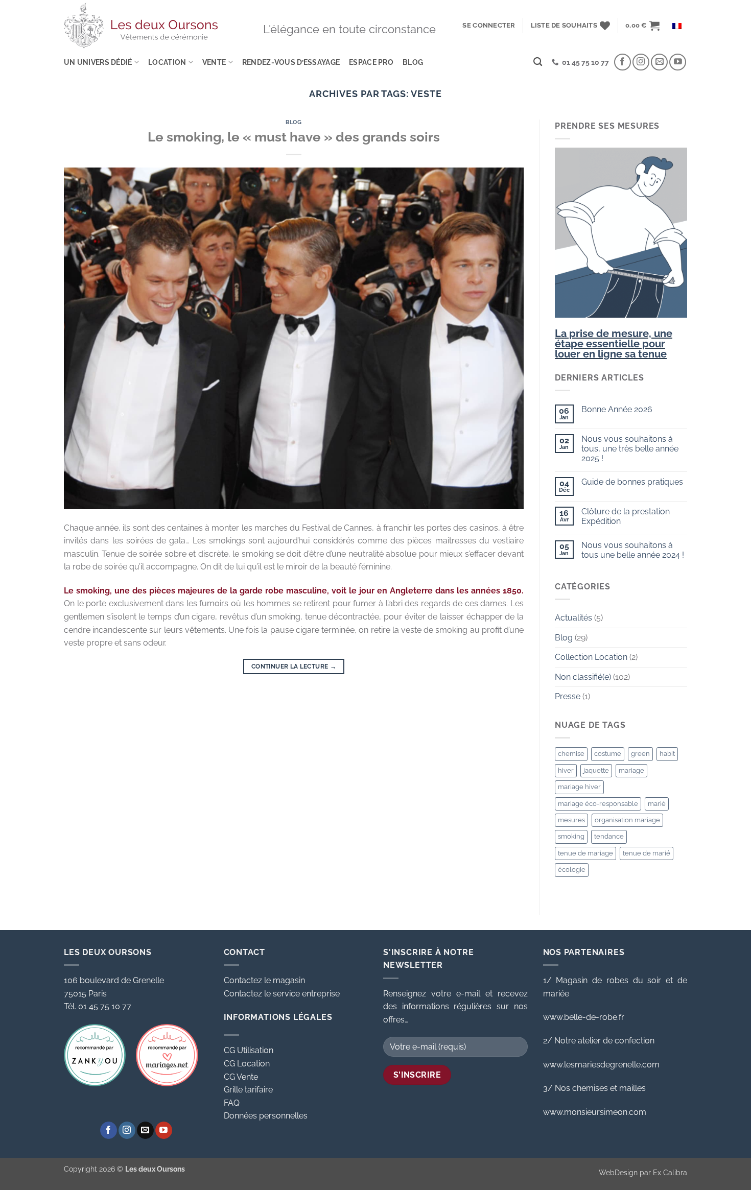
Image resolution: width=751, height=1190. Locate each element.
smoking (571, 836)
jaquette (596, 770)
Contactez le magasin (264, 980)
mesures (571, 820)
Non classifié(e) (583, 677)
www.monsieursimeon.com (594, 1112)
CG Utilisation (248, 1050)
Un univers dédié (98, 62)
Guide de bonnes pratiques (632, 482)
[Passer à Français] (677, 25)
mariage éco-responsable (598, 803)
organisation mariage (627, 820)
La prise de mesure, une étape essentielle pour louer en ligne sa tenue (613, 343)
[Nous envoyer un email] (659, 62)
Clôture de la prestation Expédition (625, 516)
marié (657, 803)
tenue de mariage (585, 853)
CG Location (247, 1063)
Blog (413, 62)
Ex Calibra (670, 1172)
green (640, 753)
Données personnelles (266, 1116)
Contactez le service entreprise (282, 993)
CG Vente (241, 1077)
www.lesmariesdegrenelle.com (601, 1064)
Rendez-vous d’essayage (291, 62)
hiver (566, 770)
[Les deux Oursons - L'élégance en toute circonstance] (141, 25)
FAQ (232, 1103)
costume (607, 753)
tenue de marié (646, 853)
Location (167, 62)
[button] (488, 25)
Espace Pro (371, 62)
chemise (571, 753)
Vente (214, 62)
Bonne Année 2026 (616, 409)
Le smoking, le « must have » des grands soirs (294, 137)
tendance (609, 836)
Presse (567, 696)
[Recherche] (537, 62)
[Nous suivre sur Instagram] (640, 62)
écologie (571, 869)
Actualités (573, 618)
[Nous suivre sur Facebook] (622, 62)
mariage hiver (579, 787)
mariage (631, 770)
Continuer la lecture (293, 666)
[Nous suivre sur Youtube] (677, 62)
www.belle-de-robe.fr (583, 1017)
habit (667, 753)
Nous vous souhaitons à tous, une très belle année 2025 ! (629, 448)
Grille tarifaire (248, 1089)
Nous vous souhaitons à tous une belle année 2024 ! (632, 550)
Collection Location (591, 657)
